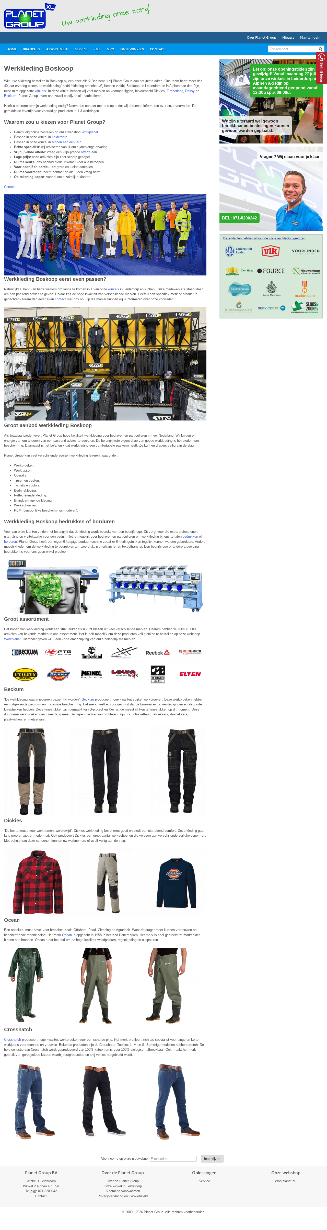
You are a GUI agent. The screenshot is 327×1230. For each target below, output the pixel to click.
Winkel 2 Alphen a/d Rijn (41, 1186)
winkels (40, 91)
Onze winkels (132, 49)
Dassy (190, 91)
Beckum (10, 96)
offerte (85, 152)
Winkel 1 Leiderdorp (41, 1181)
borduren (10, 542)
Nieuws (288, 37)
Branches (31, 49)
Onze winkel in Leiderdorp (123, 1186)
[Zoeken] (320, 49)
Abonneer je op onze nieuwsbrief (125, 1158)
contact (60, 299)
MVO (110, 49)
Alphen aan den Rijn (66, 142)
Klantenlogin (310, 37)
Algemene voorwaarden (123, 1191)
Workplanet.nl (285, 1181)
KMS (97, 49)
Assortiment (57, 49)
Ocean (67, 935)
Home (12, 49)
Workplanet (89, 132)
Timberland (175, 91)
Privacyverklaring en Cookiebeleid (123, 1196)
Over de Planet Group (123, 1181)
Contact (157, 49)
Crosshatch (13, 1039)
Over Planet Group (261, 37)
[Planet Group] (30, 16)
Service (81, 49)
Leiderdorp (59, 137)
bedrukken (190, 536)
